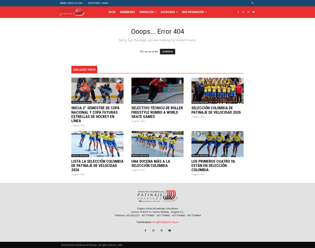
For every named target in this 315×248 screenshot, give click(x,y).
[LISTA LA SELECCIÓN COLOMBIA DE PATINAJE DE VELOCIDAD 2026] (97, 144)
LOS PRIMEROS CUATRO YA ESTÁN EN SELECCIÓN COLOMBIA (213, 165)
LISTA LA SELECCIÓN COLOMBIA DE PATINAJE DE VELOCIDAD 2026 (97, 165)
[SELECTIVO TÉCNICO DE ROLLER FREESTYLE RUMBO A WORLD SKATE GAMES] (157, 91)
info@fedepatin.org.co (165, 222)
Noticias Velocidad (200, 102)
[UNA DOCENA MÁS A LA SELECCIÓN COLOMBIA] (157, 144)
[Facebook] (238, 12)
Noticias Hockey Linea (81, 102)
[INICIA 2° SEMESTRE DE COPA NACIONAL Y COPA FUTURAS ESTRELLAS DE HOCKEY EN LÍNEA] (97, 91)
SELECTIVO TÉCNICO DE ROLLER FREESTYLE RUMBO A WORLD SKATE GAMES (157, 112)
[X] (248, 12)
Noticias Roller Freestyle (142, 102)
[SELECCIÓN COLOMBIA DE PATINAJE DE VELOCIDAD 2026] (217, 91)
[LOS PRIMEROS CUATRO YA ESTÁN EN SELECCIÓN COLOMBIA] (217, 144)
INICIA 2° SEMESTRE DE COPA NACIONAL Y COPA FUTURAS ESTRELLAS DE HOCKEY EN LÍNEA (95, 114)
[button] (252, 3)
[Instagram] (243, 12)
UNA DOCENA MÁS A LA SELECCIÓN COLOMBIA (150, 163)
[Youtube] (253, 12)
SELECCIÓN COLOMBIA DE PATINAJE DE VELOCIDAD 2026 (216, 110)
